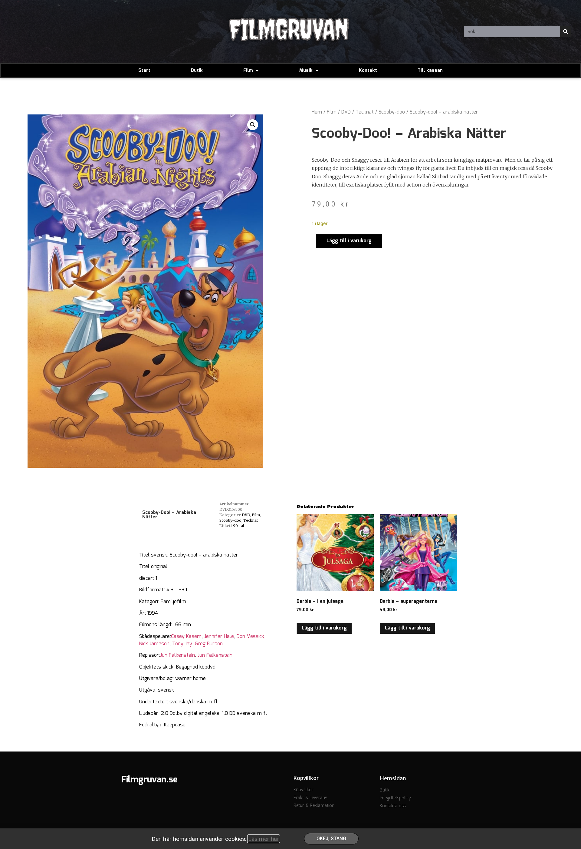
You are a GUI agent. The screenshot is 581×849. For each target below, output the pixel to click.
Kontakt (368, 70)
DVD (346, 112)
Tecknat (365, 112)
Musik (306, 70)
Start (144, 70)
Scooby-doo (392, 112)
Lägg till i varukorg (349, 241)
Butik (197, 70)
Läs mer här (263, 838)
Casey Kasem (186, 636)
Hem (317, 112)
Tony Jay (182, 644)
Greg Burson (209, 644)
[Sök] (565, 31)
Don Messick (250, 636)
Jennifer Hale (219, 636)
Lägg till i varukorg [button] (324, 628)
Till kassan (430, 70)
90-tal (238, 526)
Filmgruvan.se (149, 780)
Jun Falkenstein (177, 655)
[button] (252, 124)
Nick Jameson (154, 644)
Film (248, 70)
